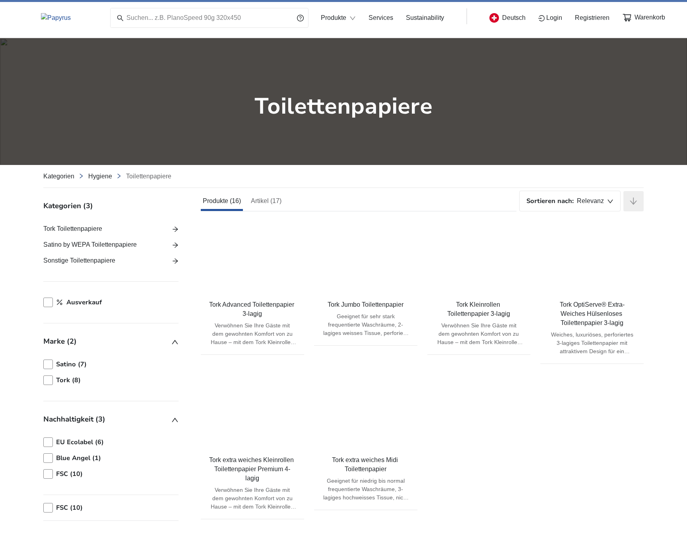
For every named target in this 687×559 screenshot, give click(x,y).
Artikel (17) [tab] (266, 200)
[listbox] (111, 372)
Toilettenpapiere (148, 176)
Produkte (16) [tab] (222, 200)
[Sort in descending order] (633, 201)
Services (381, 17)
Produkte (333, 17)
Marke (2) (60, 341)
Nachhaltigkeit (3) (74, 419)
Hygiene (100, 176)
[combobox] (570, 201)
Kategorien (58, 176)
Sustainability (425, 17)
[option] (111, 364)
